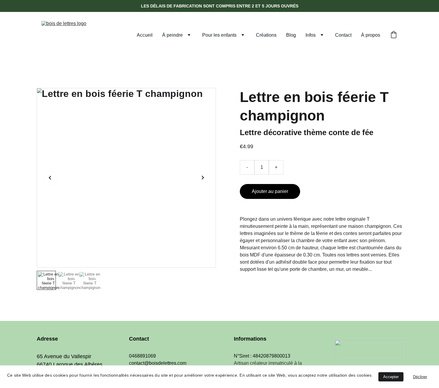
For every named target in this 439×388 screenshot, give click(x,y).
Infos (311, 35)
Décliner (420, 377)
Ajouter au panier (270, 191)
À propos (370, 35)
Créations (266, 35)
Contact (343, 35)
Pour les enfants (219, 35)
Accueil (145, 35)
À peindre (172, 35)
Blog (291, 35)
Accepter (391, 377)
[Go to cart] (393, 35)
